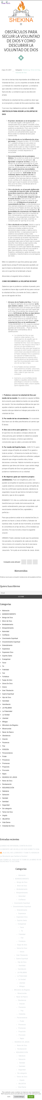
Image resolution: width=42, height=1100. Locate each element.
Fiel (3, 673)
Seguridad (5, 805)
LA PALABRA (7, 708)
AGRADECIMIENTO (9, 614)
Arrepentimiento (8, 628)
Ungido (4, 815)
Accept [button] (31, 1096)
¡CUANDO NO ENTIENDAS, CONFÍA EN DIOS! (16, 846)
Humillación (6, 704)
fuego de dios (7, 680)
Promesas (6, 763)
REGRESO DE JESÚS (9, 777)
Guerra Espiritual (8, 694)
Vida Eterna (6, 822)
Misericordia (6, 729)
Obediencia (26, 70)
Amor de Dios (7, 621)
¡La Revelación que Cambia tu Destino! (13, 856)
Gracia (4, 687)
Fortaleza (5, 677)
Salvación (5, 795)
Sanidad (5, 798)
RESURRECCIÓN (8, 788)
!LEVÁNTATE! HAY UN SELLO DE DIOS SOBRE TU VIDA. (19, 849)
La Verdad (5, 715)
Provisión (5, 770)
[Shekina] (21, 11)
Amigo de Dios (7, 618)
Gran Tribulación (7, 690)
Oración (5, 739)
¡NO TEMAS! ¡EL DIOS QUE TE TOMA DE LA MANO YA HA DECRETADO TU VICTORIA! (20, 860)
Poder (4, 756)
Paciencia (5, 743)
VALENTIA (6, 819)
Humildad (5, 701)
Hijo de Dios (6, 697)
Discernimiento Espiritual (11, 642)
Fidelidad (5, 670)
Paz (3, 746)
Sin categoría (7, 808)
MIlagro (5, 722)
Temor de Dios (35, 70)
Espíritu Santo (7, 656)
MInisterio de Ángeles (10, 725)
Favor (4, 663)
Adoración (5, 611)
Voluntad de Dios (21, 73)
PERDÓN (5, 749)
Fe (3, 666)
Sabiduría (5, 791)
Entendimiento (7, 645)
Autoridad (5, 631)
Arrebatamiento (7, 624)
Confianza (5, 635)
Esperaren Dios (7, 652)
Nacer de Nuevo (8, 732)
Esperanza (6, 649)
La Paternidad (7, 711)
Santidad (5, 802)
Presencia (5, 760)
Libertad (5, 718)
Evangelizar (6, 659)
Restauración (7, 784)
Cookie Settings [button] (19, 1096)
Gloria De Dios (7, 683)
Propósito (5, 767)
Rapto (4, 774)
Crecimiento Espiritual (10, 638)
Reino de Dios (7, 781)
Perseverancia (7, 753)
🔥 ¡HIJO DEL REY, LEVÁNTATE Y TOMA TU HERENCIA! (19, 853)
